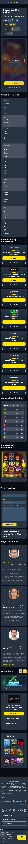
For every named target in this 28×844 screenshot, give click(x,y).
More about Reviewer (7, 623)
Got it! (22, 837)
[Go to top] (25, 841)
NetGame (13, 676)
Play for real (14, 83)
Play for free (14, 680)
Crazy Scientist (7, 689)
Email (4, 499)
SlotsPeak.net (14, 781)
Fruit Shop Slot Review (20, 764)
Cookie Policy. (10, 842)
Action (15, 684)
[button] (24, 465)
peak (14, 2)
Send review (9, 524)
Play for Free (15, 60)
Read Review (14, 262)
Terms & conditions (14, 87)
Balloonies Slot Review (6, 746)
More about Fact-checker (8, 664)
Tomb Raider (20, 755)
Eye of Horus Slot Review (13, 755)
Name (4, 493)
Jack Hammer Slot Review (6, 755)
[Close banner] (0, 829)
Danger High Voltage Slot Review (6, 764)
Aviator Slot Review (20, 746)
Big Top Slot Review (13, 764)
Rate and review (7, 506)
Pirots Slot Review (13, 746)
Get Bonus (14, 258)
